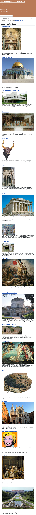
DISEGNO (3, 6)
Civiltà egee (5, 138)
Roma (3, 370)
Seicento (4, 455)
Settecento (5, 486)
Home (2, 4)
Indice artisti (3, 13)
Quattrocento (5, 341)
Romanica (4, 401)
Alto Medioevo (6, 26)
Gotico (3, 165)
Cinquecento (5, 112)
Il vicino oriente (6, 223)
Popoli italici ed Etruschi (9, 324)
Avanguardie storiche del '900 (10, 90)
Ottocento (5, 258)
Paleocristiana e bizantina (9, 293)
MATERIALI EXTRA (4, 11)
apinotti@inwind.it (19, 20)
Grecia (3, 193)
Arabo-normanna (7, 57)
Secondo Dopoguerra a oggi (10, 431)
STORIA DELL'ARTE (3, 9)
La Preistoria (5, 241)
